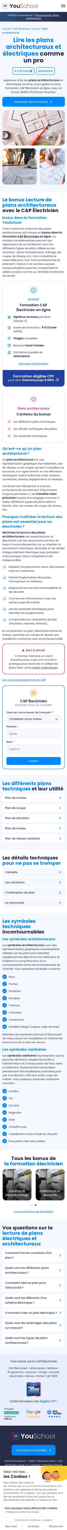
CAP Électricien (21, 29)
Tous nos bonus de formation (33, 1211)
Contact (35, 1465)
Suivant (33, 761)
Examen (31, 1372)
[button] (23, 71)
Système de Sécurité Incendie (17, 1193)
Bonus (36, 29)
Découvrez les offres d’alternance (42, 17)
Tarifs (31, 1461)
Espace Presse (52, 1465)
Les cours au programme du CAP (24, 680)
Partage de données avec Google (22, 1512)
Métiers (52, 1368)
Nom (9, 742)
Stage (43, 1372)
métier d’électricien (45, 667)
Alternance (37, 1368)
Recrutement (47, 1461)
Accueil (6, 29)
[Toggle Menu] (63, 6)
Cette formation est (34, 1401)
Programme (16, 1372)
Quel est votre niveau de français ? (29, 712)
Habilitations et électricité (50, 1193)
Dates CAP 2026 (47, 1376)
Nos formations (15, 1461)
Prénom (11, 726)
